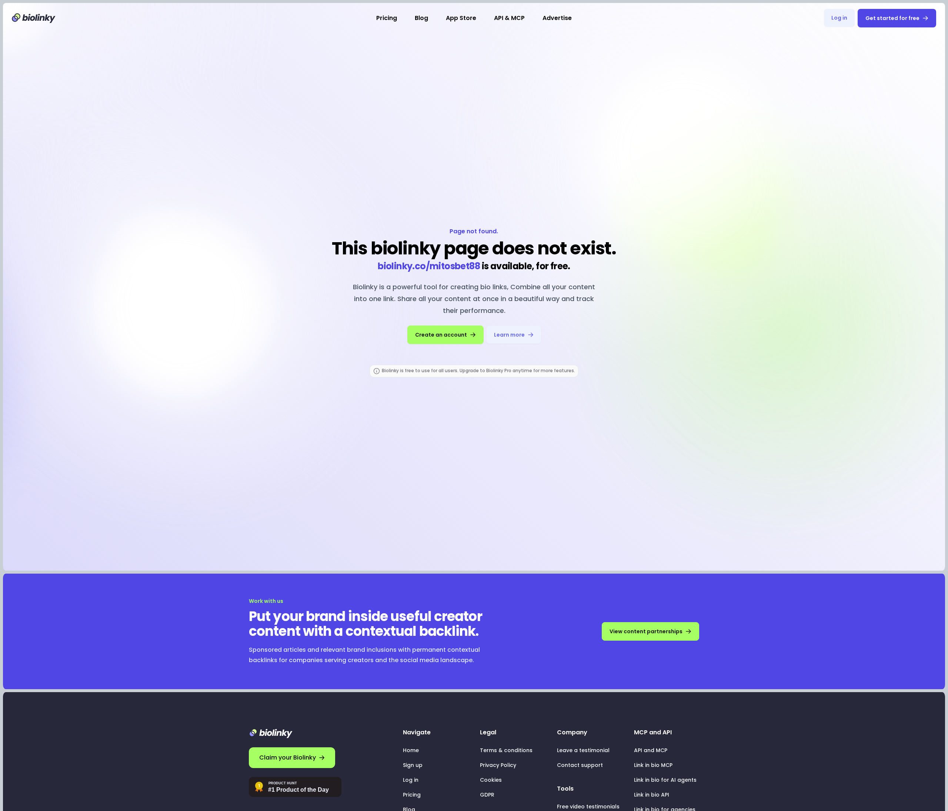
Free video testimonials (588, 806)
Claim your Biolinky (287, 757)
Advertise (557, 18)
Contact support (580, 765)
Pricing (386, 18)
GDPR (487, 794)
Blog (421, 18)
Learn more (509, 334)
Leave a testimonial (583, 750)
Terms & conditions (506, 750)
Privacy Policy (498, 765)
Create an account (441, 334)
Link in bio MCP (653, 765)
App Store (461, 18)
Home (411, 750)
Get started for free (892, 18)
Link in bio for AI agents (665, 780)
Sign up (413, 765)
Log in (839, 17)
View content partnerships (646, 631)
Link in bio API (651, 794)
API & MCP (509, 18)
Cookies (491, 780)
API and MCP (650, 750)
